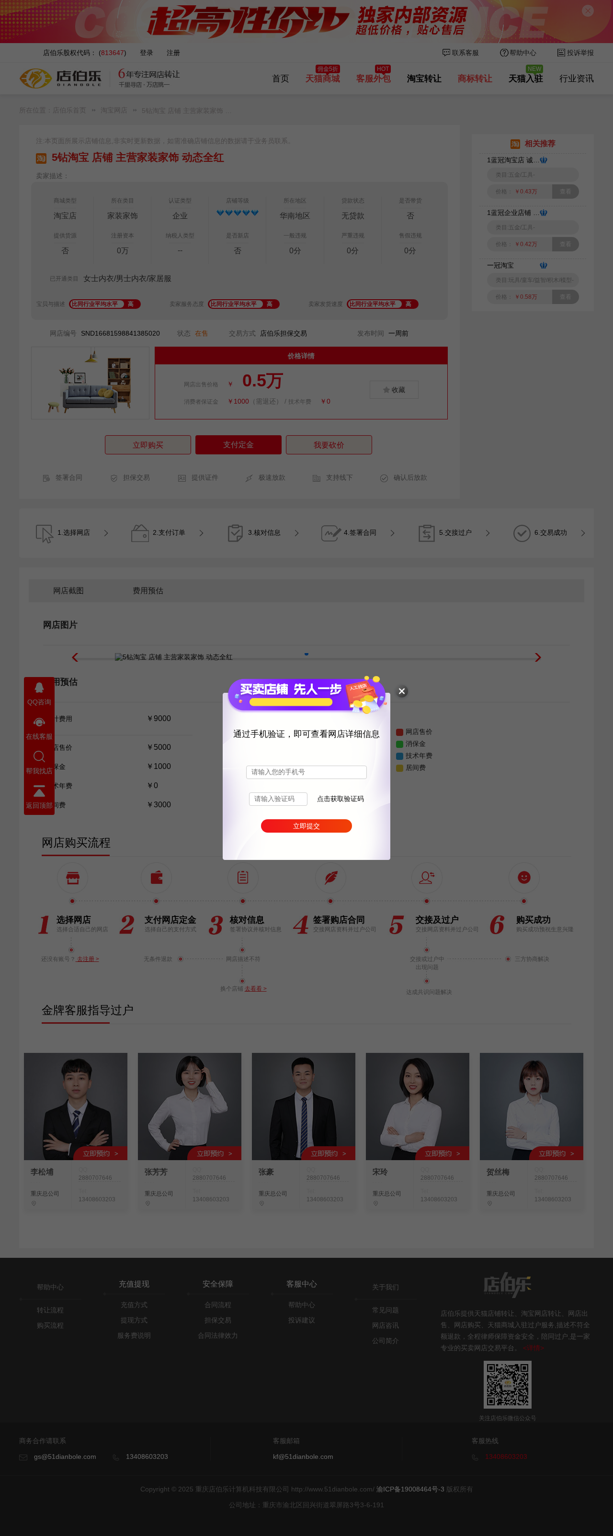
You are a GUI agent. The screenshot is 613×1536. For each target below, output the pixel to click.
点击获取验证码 (340, 798)
